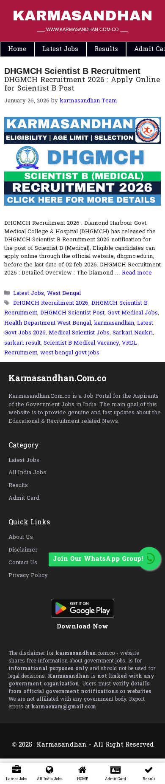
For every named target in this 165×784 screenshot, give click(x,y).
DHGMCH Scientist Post (72, 313)
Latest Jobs (28, 293)
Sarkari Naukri (133, 333)
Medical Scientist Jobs (79, 333)
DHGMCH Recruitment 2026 (50, 303)
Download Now (82, 626)
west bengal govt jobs (69, 353)
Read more (137, 273)
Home (17, 49)
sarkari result (22, 343)
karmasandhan (114, 323)
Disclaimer (23, 550)
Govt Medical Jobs (132, 313)
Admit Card (23, 498)
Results (18, 485)
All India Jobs (27, 473)
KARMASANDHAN (82, 15)
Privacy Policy (28, 576)
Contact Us (22, 563)
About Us (20, 537)
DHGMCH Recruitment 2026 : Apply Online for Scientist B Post (82, 84)
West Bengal (64, 293)
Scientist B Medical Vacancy (81, 343)
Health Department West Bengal (47, 323)
